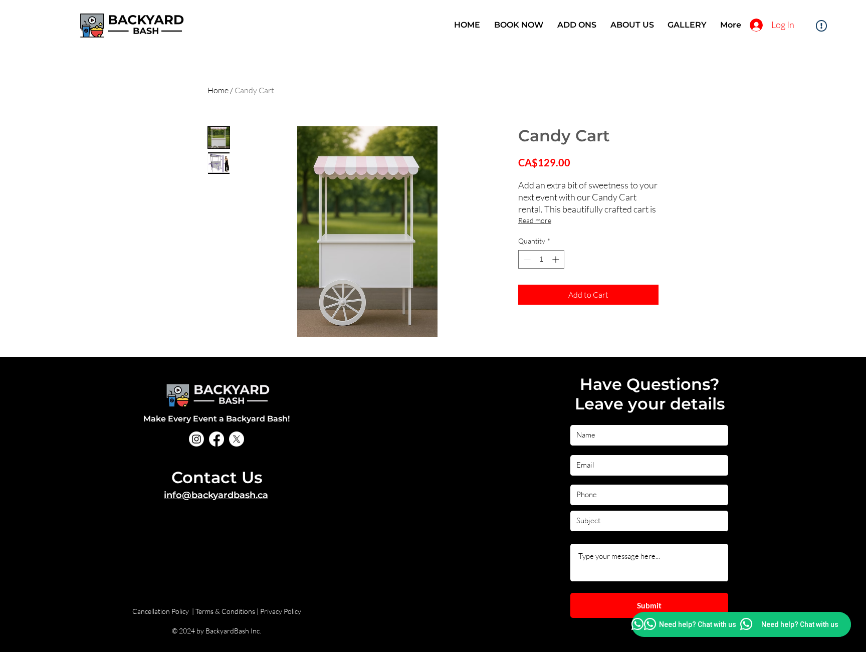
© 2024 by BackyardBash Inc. (216, 630)
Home (218, 90)
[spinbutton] (541, 259)
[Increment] (556, 259)
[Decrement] (526, 259)
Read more (534, 220)
